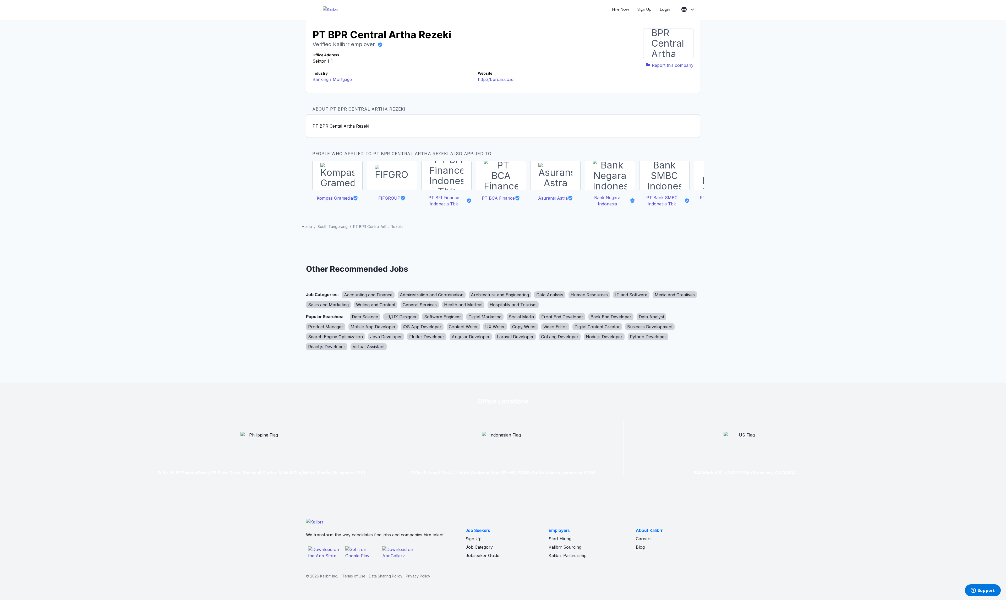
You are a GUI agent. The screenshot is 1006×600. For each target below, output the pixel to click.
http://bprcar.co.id (495, 79)
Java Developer (386, 336)
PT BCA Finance (498, 198)
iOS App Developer (422, 326)
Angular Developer (471, 336)
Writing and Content (375, 304)
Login (665, 9)
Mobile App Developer (373, 326)
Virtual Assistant (369, 346)
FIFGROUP (389, 198)
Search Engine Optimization (335, 336)
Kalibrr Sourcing (565, 547)
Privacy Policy (418, 576)
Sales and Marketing (328, 304)
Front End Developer (562, 316)
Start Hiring (560, 538)
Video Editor (555, 326)
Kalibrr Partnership (568, 555)
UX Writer (495, 326)
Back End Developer (611, 316)
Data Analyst (651, 316)
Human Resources (589, 294)
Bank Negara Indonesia (607, 200)
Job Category (479, 547)
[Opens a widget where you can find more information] (983, 590)
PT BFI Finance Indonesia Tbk (443, 200)
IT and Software (631, 294)
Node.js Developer (604, 336)
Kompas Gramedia (335, 198)
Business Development (650, 326)
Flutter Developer (426, 336)
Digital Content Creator (597, 326)
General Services (420, 304)
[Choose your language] (688, 9)
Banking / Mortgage (332, 79)
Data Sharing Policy (385, 576)
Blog (640, 547)
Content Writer (463, 326)
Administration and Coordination (431, 294)
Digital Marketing (484, 316)
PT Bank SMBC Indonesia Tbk (661, 200)
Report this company (672, 65)
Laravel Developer (515, 336)
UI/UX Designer (401, 316)
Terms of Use (353, 576)
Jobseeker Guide (482, 555)
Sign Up (644, 9)
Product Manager (325, 326)
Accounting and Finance (368, 294)
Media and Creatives (675, 294)
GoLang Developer (559, 336)
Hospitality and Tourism (513, 304)
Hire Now (620, 9)
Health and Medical (463, 304)
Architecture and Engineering (500, 294)
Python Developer (648, 336)
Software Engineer (442, 316)
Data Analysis (549, 294)
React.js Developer (326, 346)
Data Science (365, 316)
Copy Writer (524, 326)
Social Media (521, 316)
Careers (644, 538)
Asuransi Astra (553, 198)
